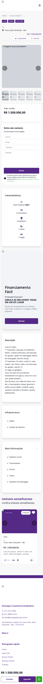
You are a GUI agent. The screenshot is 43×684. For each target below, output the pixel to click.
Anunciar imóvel (8, 661)
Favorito (36, 38)
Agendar (27, 679)
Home (4, 16)
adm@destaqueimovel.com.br (15, 617)
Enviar (21, 170)
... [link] (24, 16)
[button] (4, 68)
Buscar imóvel (15, 16)
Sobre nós (6, 653)
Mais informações (14, 448)
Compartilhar (21, 38)
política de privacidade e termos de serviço (23, 180)
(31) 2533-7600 (10, 611)
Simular (21, 321)
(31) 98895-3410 (10, 614)
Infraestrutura (12, 412)
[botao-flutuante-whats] (39, 679)
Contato (5, 664)
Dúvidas (9, 679)
